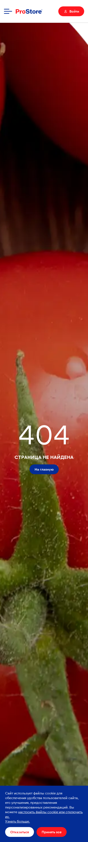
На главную (44, 469)
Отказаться (19, 832)
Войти (74, 11)
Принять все (52, 832)
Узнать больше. (17, 821)
